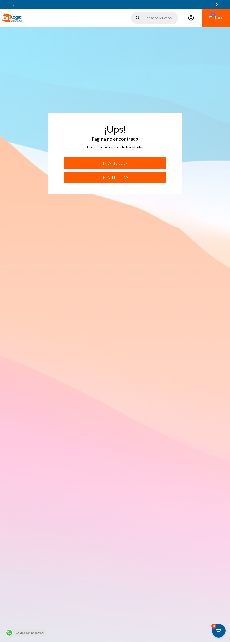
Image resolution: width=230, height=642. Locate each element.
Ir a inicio (115, 163)
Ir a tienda (115, 177)
